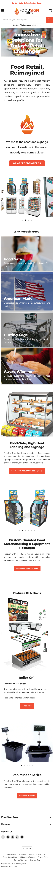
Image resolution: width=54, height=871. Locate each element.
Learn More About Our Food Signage (27, 471)
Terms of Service (20, 860)
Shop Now (27, 706)
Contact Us (40, 854)
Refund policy (34, 860)
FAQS (31, 854)
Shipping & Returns (27, 857)
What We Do (11, 854)
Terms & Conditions (10, 857)
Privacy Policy (43, 857)
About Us (22, 854)
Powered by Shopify (9, 866)
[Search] (49, 20)
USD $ (25, 848)
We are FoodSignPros (27, 163)
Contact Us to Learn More (27, 568)
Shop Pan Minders (27, 795)
